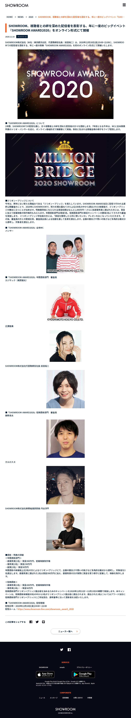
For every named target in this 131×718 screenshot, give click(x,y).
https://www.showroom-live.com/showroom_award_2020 (46, 609)
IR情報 (90, 698)
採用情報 (65, 698)
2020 (31, 16)
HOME (10, 16)
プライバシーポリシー (84, 667)
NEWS (21, 16)
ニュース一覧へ (65, 631)
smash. (62, 667)
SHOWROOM (43, 667)
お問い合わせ (78, 698)
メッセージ (54, 698)
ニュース (42, 698)
